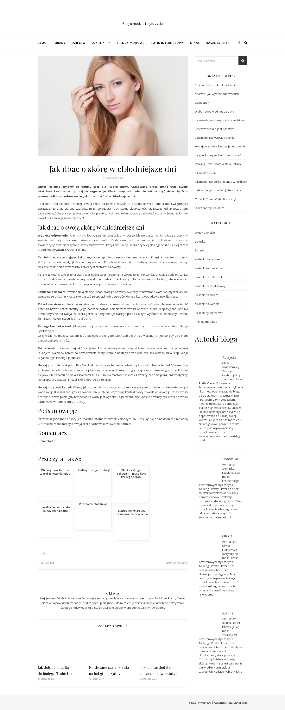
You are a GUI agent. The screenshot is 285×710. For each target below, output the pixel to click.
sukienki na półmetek (209, 277)
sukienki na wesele (207, 304)
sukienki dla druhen (207, 259)
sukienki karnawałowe (209, 268)
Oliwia (50, 562)
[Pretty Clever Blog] (142, 15)
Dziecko (78, 43)
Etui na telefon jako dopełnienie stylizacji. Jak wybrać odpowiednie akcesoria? (217, 93)
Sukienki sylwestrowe (209, 313)
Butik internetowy (167, 43)
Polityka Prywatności (199, 702)
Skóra (43, 553)
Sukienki (98, 43)
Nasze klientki (218, 43)
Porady (59, 43)
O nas (195, 43)
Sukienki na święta (206, 295)
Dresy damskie (205, 232)
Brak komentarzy (177, 563)
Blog (42, 43)
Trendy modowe (130, 43)
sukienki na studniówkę (210, 286)
